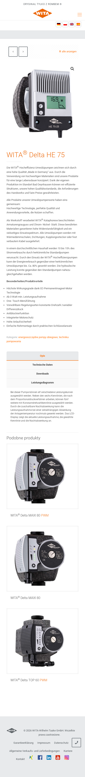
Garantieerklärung (23, 742)
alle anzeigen (69, 51)
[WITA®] (42, 13)
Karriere (68, 750)
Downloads (42, 373)
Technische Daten (42, 364)
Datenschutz (61, 742)
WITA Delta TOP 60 (28, 680)
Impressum (43, 742)
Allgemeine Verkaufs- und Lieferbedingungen (34, 750)
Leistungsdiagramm (42, 382)
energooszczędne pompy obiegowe (38, 337)
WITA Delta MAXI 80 (29, 515)
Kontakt (20, 759)
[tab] (42, 356)
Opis (42, 355)
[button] (72, 68)
